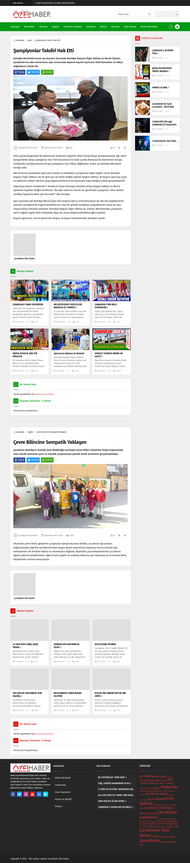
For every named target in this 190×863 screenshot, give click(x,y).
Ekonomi (143, 788)
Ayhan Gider (159, 776)
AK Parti (145, 776)
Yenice (173, 805)
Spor (30, 40)
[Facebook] (12, 794)
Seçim (151, 799)
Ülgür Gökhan (169, 837)
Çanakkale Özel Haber (28, 148)
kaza (160, 791)
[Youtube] (32, 794)
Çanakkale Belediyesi (158, 808)
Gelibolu (156, 788)
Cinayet (143, 783)
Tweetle (35, 72)
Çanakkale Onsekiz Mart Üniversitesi (153, 821)
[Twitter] (19, 794)
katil (156, 791)
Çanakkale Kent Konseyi (166, 819)
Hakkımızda (60, 785)
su (154, 805)
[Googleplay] (45, 794)
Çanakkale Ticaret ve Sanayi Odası (152, 826)
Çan (142, 808)
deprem (151, 783)
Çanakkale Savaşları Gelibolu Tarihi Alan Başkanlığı (159, 822)
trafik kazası (165, 805)
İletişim (58, 806)
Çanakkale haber (148, 813)
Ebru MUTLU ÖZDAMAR (164, 783)
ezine (149, 788)
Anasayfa (20, 40)
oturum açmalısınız (44, 394)
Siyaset (161, 799)
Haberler (169, 787)
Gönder (49, 72)
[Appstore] (39, 794)
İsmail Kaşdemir (167, 842)
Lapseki (171, 791)
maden (142, 795)
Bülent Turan (160, 780)
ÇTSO (161, 837)
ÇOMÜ (155, 836)
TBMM (158, 805)
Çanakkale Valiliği (172, 826)
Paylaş (21, 72)
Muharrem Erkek (156, 794)
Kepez (165, 791)
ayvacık (170, 777)
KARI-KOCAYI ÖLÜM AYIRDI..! (50, 3)
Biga (151, 780)
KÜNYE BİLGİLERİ (62, 778)
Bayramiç (144, 780)
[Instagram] (25, 794)
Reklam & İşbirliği (63, 799)
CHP (169, 780)
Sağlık (30, 432)
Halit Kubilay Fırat (146, 791)
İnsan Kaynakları (63, 792)
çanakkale (149, 840)
